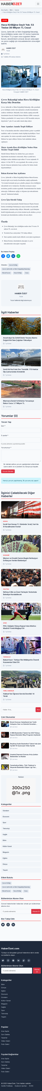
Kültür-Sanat (7, 846)
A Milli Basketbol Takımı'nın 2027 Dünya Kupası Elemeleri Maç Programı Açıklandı (25, 734)
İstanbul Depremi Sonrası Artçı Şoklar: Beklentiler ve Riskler (24, 755)
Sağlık (5, 834)
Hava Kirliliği (17, 273)
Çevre (4, 20)
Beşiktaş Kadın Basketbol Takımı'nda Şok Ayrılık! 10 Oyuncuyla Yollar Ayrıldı (25, 745)
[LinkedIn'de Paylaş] (13, 256)
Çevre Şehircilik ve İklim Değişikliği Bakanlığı (16, 269)
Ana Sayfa (5, 1031)
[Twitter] (3, 924)
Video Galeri (5, 1041)
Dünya (5, 864)
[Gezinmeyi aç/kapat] (38, 4)
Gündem (6, 811)
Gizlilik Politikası (7, 1086)
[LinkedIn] (13, 924)
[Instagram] (8, 924)
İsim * (3, 426)
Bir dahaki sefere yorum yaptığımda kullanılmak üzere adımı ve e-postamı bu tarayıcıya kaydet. (21, 465)
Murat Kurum (6, 273)
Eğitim (5, 858)
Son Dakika (5, 1034)
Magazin (6, 852)
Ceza (26, 273)
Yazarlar (4, 1038)
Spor (4, 822)
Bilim (4, 840)
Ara (38, 710)
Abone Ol (36, 911)
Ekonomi (6, 817)
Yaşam (5, 870)
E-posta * (4, 435)
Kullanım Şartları (21, 1086)
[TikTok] (23, 960)
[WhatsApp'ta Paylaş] (18, 256)
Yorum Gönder (7, 471)
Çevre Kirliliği (13, 265)
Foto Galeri (5, 1044)
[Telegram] (13, 960)
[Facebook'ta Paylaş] (3, 256)
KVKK (31, 1086)
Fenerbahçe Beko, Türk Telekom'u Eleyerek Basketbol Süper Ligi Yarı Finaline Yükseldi (23, 766)
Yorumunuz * (6, 448)
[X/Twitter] (3, 960)
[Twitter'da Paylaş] (8, 256)
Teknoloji (6, 828)
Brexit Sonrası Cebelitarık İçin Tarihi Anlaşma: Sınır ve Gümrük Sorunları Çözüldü (23, 723)
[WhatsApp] (29, 960)
